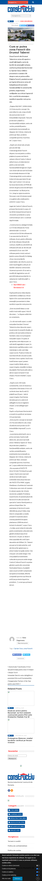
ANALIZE (13, 830)
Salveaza (17, 878)
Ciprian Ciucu (18, 648)
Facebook (31, 25)
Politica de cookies (14, 850)
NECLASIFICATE (15, 826)
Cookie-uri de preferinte (9, 868)
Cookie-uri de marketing (9, 875)
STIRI (11, 21)
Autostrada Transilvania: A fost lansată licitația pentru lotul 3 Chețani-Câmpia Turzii (21, 669)
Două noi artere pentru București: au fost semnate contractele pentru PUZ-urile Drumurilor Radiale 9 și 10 (20, 714)
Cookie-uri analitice (7, 872)
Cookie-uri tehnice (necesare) (10, 865)
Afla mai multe (6, 878)
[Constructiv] (21, 11)
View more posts (23, 643)
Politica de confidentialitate (17, 846)
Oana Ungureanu (26, 21)
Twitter (23, 25)
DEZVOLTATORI (15, 822)
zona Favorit (28, 648)
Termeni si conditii (14, 841)
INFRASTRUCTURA (16, 818)
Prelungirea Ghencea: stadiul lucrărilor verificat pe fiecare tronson (20, 740)
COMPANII (13, 814)
